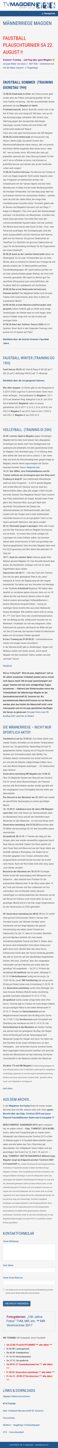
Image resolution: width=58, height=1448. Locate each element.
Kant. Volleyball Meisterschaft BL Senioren (23, 1410)
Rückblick (7, 666)
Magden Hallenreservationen (16, 1396)
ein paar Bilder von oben (14, 64)
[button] (48, 13)
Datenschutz (42, 1445)
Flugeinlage (32, 67)
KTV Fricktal (9, 1403)
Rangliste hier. (33, 467)
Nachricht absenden (16, 1303)
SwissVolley (9, 1418)
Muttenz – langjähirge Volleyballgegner (21, 1425)
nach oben (8, 1088)
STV (5, 1432)
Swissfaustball (17, 1432)
